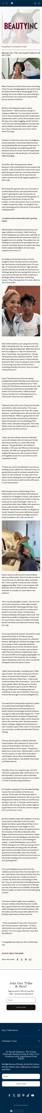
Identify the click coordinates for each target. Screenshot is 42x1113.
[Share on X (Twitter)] (22, 959)
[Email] (30, 959)
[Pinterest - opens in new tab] (23, 1095)
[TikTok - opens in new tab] (28, 1095)
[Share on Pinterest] (26, 959)
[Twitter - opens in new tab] (14, 1095)
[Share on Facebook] (17, 959)
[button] (3, 3)
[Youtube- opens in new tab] (32, 1095)
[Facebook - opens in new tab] (9, 1095)
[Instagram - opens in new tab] (18, 1095)
